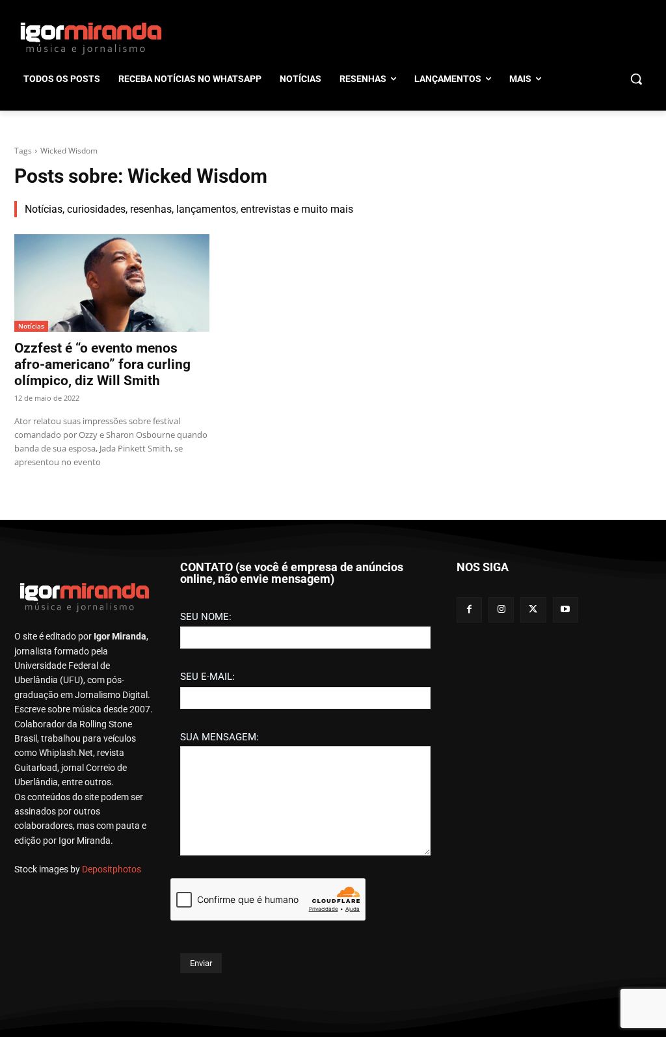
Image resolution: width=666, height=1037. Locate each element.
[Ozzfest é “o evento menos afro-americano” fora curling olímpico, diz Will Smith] (111, 283)
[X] (533, 610)
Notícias (31, 325)
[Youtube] (565, 610)
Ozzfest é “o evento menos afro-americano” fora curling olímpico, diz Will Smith (102, 364)
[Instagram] (501, 610)
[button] (636, 78)
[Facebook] (469, 610)
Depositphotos (111, 869)
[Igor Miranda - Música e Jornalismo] (90, 37)
